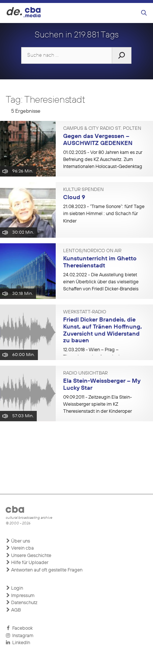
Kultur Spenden (83, 190)
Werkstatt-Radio (84, 312)
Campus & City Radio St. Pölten (102, 128)
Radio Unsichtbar (85, 373)
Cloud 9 (74, 198)
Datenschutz (24, 602)
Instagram (21, 635)
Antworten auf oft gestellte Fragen (46, 570)
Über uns (20, 541)
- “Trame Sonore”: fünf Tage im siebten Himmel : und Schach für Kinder (103, 214)
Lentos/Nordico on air (92, 251)
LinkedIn (20, 642)
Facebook (21, 628)
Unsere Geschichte (30, 555)
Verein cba (22, 548)
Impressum (22, 595)
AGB (15, 610)
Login (16, 588)
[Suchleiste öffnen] (143, 13)
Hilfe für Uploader (29, 562)
